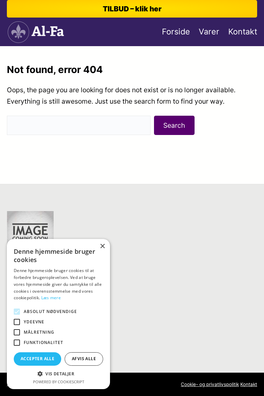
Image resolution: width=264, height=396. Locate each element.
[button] (58, 373)
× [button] (102, 246)
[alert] (58, 314)
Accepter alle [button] (37, 359)
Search (174, 125)
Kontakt (248, 384)
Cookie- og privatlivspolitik (210, 384)
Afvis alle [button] (84, 359)
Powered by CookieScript (58, 381)
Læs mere (51, 298)
